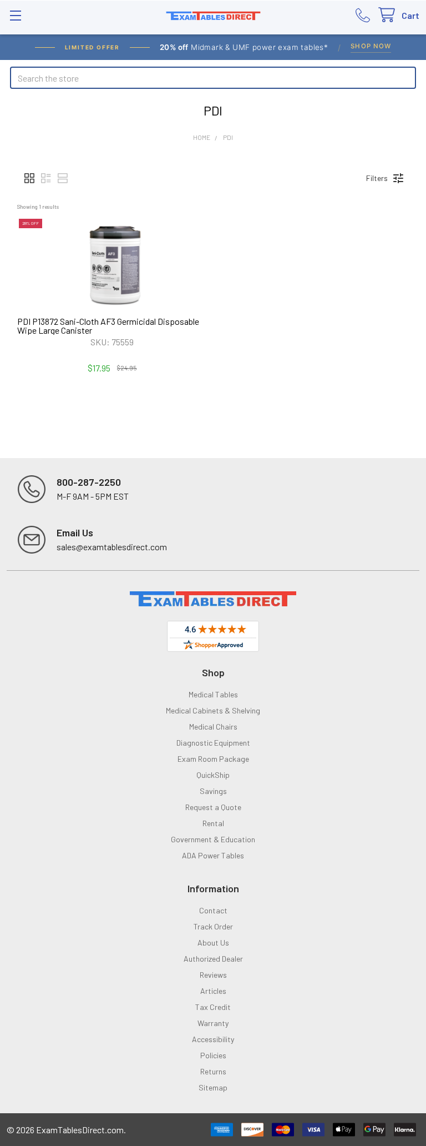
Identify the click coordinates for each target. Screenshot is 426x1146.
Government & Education (213, 839)
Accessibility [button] (213, 1039)
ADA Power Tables (213, 855)
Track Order (213, 926)
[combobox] (213, 78)
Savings (213, 791)
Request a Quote (213, 807)
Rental (213, 823)
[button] (29, 178)
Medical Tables (213, 694)
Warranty (213, 1023)
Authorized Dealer (213, 958)
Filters (377, 178)
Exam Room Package (213, 758)
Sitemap (213, 1087)
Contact (213, 910)
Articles (213, 991)
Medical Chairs (213, 726)
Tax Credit (213, 1007)
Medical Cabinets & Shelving (213, 710)
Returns (213, 1071)
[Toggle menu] (15, 15)
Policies (213, 1055)
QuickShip (213, 775)
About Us (213, 942)
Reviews (213, 974)
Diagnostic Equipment (213, 742)
